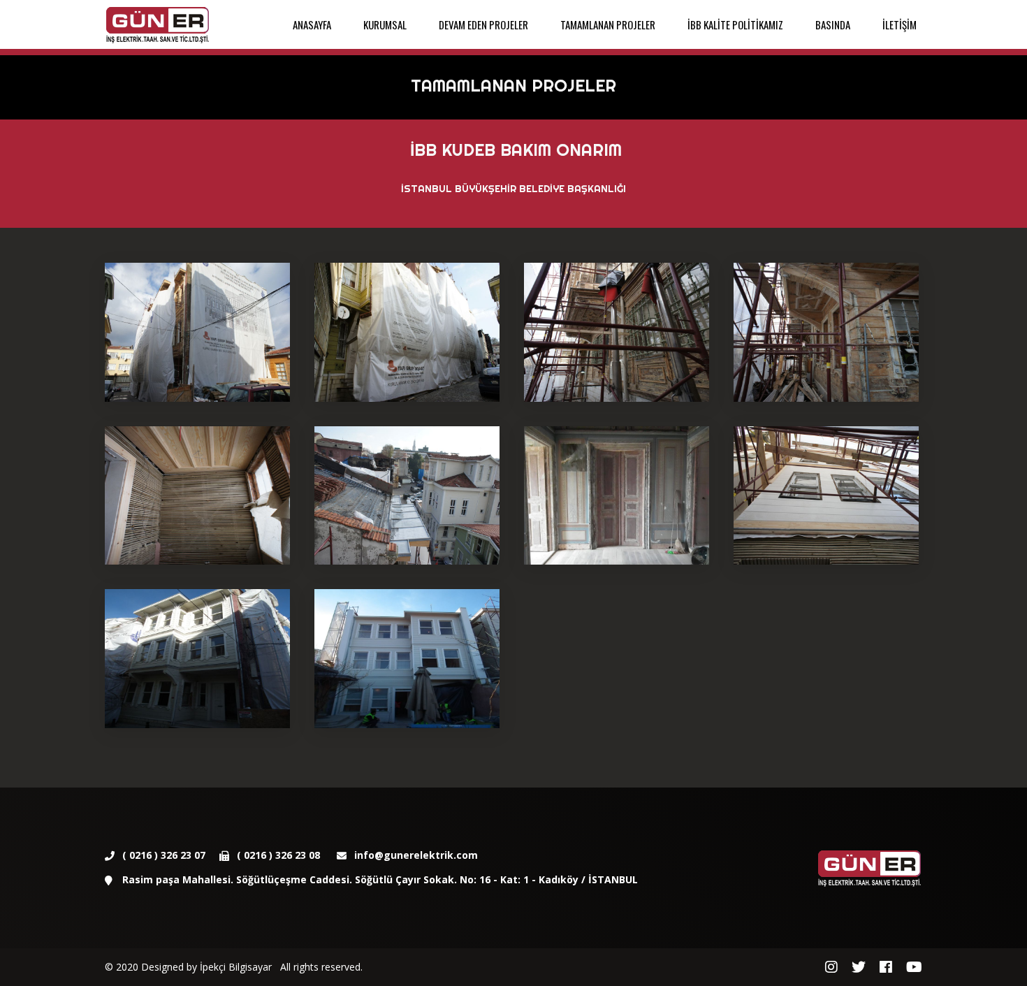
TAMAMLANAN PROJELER (607, 24)
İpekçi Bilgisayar (236, 966)
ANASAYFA (312, 24)
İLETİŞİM (899, 24)
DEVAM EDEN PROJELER (483, 24)
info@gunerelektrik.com (416, 855)
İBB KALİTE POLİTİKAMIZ (735, 24)
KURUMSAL (385, 24)
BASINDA (832, 24)
